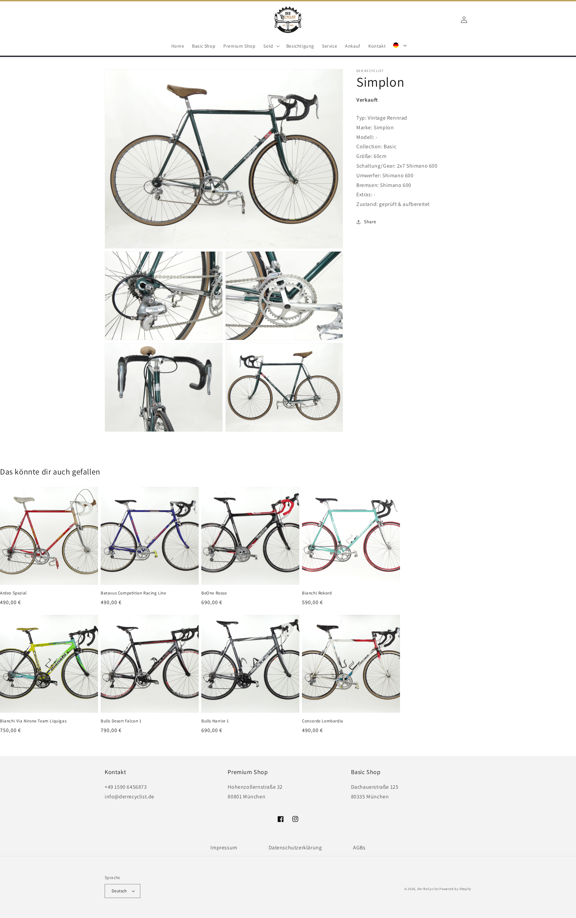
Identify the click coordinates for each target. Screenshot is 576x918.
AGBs (359, 847)
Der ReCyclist (428, 889)
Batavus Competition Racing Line (133, 593)
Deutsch (119, 891)
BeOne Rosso (214, 593)
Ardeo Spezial (13, 593)
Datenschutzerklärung (295, 847)
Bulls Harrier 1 (215, 721)
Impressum (223, 847)
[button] (270, 46)
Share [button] (370, 222)
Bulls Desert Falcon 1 (121, 721)
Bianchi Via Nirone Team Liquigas (33, 721)
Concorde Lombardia (322, 721)
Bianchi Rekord (317, 593)
